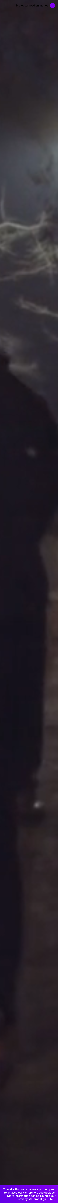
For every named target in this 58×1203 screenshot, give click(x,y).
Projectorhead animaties (32, 5)
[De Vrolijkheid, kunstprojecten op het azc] (54, 4)
